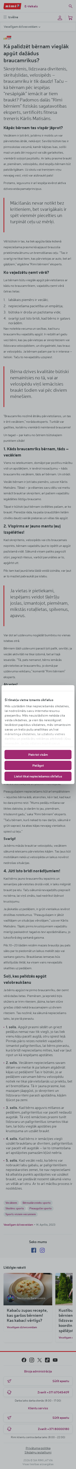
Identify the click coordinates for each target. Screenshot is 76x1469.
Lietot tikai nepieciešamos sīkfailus (38, 776)
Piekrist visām (38, 754)
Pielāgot (38, 765)
